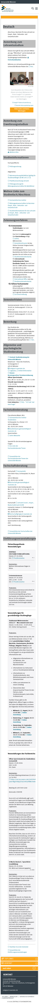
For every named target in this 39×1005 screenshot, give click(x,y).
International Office (21, 279)
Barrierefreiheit (8, 998)
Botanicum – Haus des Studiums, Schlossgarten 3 (19, 983)
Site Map (5, 996)
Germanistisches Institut (18, 200)
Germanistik (21, 471)
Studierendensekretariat (23, 257)
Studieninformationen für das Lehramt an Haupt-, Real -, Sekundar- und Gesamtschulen (21, 213)
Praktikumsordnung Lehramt (19, 181)
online (17, 239)
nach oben (7, 968)
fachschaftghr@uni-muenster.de (21, 514)
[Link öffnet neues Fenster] (21, 78)
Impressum (13, 996)
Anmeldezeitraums (21, 243)
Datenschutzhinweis (27, 996)
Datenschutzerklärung (22, 102)
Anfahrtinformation (25, 371)
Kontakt (8, 963)
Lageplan (13, 371)
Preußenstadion (19, 558)
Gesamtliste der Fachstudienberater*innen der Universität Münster (18, 458)
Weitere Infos (14, 152)
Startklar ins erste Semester (19, 947)
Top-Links (8, 959)
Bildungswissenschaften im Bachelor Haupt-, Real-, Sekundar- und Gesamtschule (21, 205)
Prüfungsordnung (15, 166)
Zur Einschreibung (21, 294)
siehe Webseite (15, 435)
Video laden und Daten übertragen (21, 110)
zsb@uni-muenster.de (17, 368)
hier (31, 66)
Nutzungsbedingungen (24, 105)
